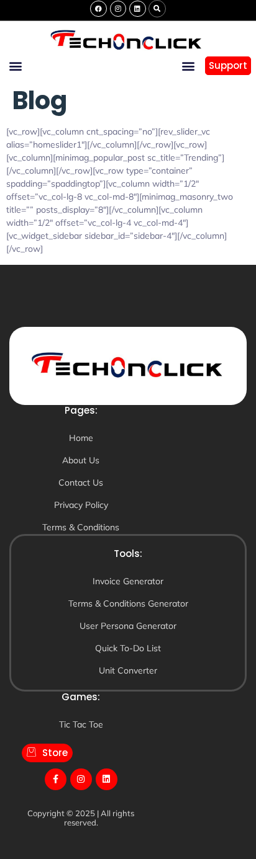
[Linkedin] (137, 9)
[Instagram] (118, 9)
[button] (157, 9)
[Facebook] (98, 9)
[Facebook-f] (55, 779)
